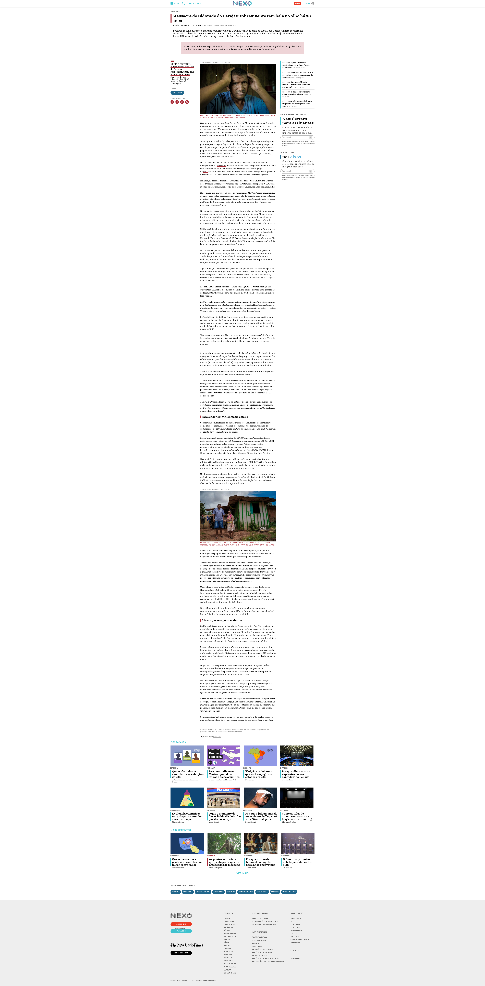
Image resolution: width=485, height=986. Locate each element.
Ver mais (242, 873)
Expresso (286, 63)
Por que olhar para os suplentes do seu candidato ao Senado (296, 774)
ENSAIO (227, 946)
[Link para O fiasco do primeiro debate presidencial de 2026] (297, 843)
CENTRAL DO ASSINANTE (264, 924)
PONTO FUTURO (260, 918)
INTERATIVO (230, 933)
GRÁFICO (228, 927)
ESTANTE (228, 955)
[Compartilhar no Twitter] (177, 102)
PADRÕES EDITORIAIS (262, 949)
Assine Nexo (181, 924)
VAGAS (255, 943)
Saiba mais (217, 737)
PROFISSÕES (230, 967)
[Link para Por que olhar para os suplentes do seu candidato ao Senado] (296, 755)
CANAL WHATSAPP (299, 940)
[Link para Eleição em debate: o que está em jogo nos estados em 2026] (260, 755)
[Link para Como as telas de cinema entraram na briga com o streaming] (296, 798)
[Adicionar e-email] (310, 137)
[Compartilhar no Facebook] (172, 102)
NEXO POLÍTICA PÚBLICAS (264, 921)
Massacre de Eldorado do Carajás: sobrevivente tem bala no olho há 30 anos (182, 70)
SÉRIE (226, 943)
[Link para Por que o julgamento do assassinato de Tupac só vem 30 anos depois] (260, 798)
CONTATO (257, 946)
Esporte (275, 892)
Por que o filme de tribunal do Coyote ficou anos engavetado (296, 84)
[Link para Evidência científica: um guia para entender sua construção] (187, 798)
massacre (221, 165)
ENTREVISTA (230, 937)
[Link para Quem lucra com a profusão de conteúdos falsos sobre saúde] (187, 843)
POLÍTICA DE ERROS (262, 952)
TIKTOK (294, 933)
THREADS (295, 924)
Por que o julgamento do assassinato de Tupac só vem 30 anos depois (261, 816)
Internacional (203, 892)
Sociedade (177, 93)
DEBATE (228, 949)
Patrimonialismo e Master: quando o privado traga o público (224, 774)
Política (176, 892)
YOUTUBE (295, 927)
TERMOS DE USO (260, 955)
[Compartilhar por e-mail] (182, 102)
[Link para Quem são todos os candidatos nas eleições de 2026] (187, 755)
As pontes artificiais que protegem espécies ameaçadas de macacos (297, 74)
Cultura (231, 892)
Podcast (211, 768)
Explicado (175, 810)
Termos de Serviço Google (304, 143)
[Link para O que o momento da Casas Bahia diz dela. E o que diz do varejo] (223, 798)
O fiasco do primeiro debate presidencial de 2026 (298, 862)
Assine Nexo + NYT (181, 953)
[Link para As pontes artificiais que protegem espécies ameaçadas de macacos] (224, 843)
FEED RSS (295, 943)
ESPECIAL (228, 958)
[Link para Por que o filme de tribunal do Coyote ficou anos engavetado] (260, 843)
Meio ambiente (289, 892)
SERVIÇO (228, 940)
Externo (286, 72)
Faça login (181, 931)
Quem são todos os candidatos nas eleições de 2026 (188, 774)
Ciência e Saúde (245, 892)
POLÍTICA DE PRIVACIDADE (265, 958)
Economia (187, 892)
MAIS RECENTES (194, 3)
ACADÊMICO (230, 964)
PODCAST (228, 952)
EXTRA (227, 918)
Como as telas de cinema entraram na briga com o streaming (297, 816)
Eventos (295, 959)
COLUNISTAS (230, 973)
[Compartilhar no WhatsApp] (187, 102)
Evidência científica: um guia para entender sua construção (187, 816)
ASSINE (297, 3)
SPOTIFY (294, 937)
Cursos (294, 950)
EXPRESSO (229, 921)
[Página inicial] (242, 3)
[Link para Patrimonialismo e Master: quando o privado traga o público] (223, 755)
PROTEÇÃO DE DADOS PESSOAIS (268, 962)
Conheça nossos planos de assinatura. (211, 49)
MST (205, 171)
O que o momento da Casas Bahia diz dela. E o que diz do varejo (225, 816)
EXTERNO (228, 961)
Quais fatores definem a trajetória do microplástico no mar (297, 103)
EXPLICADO (229, 924)
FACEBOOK (295, 918)
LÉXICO (227, 970)
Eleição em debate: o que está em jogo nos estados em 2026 (259, 774)
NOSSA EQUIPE (259, 940)
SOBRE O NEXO (259, 937)
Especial (174, 768)
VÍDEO (227, 930)
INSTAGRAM (296, 930)
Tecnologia (262, 892)
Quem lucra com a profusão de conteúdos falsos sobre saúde (296, 65)
